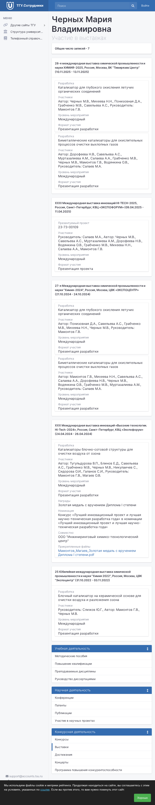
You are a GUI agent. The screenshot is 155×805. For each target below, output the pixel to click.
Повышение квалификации (73, 663)
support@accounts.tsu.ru (25, 776)
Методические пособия (71, 656)
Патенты (60, 705)
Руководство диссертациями (75, 679)
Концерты (61, 762)
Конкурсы (62, 739)
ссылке (45, 789)
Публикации (63, 713)
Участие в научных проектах (75, 720)
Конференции (64, 697)
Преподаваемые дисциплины (75, 671)
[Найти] (133, 5)
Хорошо (142, 797)
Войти (145, 5)
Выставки (61, 747)
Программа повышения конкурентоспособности (88, 770)
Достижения (63, 754)
